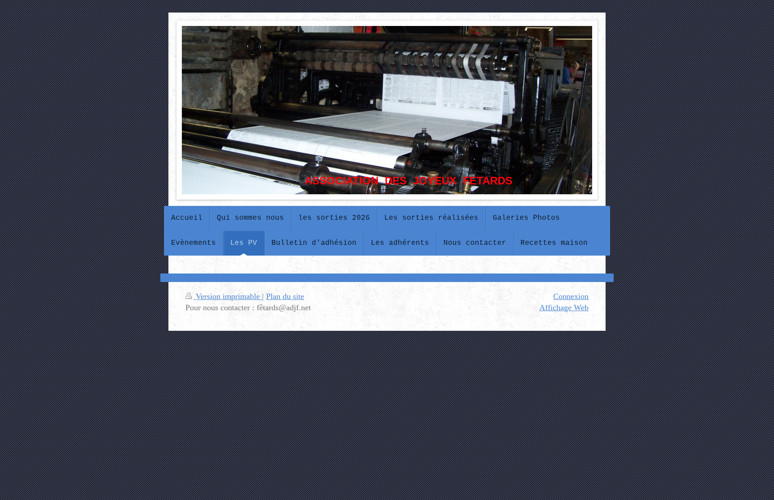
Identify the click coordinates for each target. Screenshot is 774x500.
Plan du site (285, 296)
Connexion (571, 296)
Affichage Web (564, 307)
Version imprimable (228, 296)
